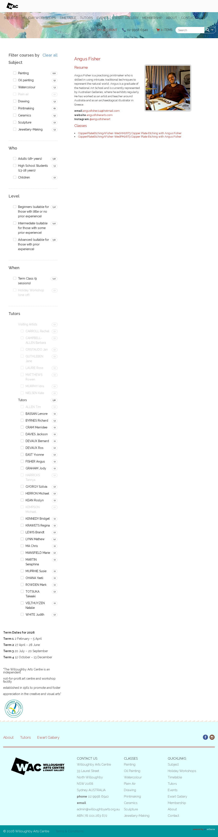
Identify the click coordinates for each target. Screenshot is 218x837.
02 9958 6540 (137, 30)
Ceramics (24, 115)
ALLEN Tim (33, 407)
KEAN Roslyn (35, 500)
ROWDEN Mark (36, 584)
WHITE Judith (35, 614)
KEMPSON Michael (33, 509)
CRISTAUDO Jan (37, 349)
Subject (11, 18)
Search (208, 30)
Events (103, 18)
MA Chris (32, 546)
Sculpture (24, 122)
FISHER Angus (35, 461)
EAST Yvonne (35, 454)
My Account (107, 30)
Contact (188, 18)
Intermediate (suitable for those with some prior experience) (32, 228)
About (171, 18)
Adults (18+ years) (30, 158)
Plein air (23, 94)
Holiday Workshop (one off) (31, 293)
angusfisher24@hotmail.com (101, 110)
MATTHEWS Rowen (34, 377)
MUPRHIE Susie (36, 571)
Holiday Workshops (39, 18)
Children (24, 177)
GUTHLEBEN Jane (34, 359)
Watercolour (26, 87)
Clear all (50, 55)
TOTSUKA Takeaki (32, 594)
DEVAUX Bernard (37, 441)
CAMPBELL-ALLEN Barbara (36, 340)
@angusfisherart (99, 119)
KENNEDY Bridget (38, 518)
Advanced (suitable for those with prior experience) (33, 244)
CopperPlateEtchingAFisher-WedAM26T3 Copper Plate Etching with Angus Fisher (130, 133)
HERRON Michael (37, 493)
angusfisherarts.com (100, 115)
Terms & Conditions (69, 831)
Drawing (23, 101)
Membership (152, 18)
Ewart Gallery (126, 18)
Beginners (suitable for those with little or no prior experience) (33, 211)
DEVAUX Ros (34, 448)
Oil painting (26, 80)
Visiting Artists (27, 324)
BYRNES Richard (37, 420)
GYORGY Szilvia (36, 486)
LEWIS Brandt (35, 532)
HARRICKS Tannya (33, 477)
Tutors (86, 18)
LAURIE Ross (34, 368)
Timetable (68, 18)
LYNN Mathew (35, 539)
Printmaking (26, 108)
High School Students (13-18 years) (33, 168)
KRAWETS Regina (38, 525)
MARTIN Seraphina (32, 562)
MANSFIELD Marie (38, 552)
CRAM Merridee (36, 427)
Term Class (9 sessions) (27, 281)
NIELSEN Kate (35, 393)
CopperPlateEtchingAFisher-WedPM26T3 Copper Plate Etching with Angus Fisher (129, 136)
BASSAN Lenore (36, 413)
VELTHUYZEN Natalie (35, 605)
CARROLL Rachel (37, 331)
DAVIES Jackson (37, 434)
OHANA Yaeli (34, 578)
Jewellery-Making (30, 129)
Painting (23, 73)
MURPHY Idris (35, 386)
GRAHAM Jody (36, 468)
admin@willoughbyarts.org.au (98, 809)
